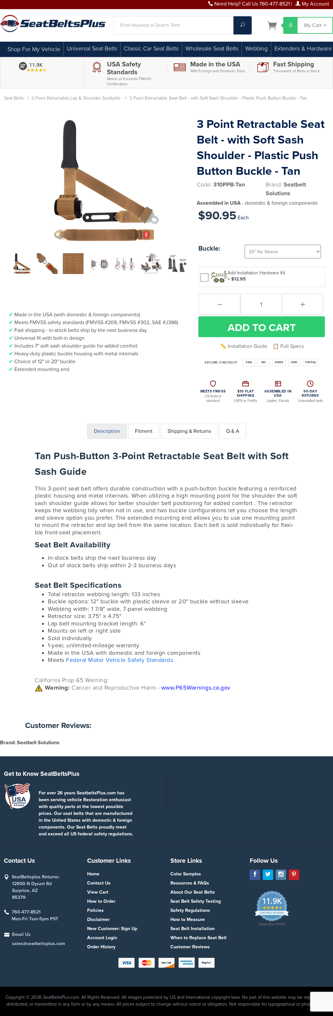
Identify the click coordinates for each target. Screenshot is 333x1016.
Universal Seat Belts (92, 48)
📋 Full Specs (288, 346)
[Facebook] (255, 875)
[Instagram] (281, 875)
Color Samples (185, 874)
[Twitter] (268, 875)
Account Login (102, 937)
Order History (101, 947)
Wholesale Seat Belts (211, 48)
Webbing (256, 48)
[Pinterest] (294, 875)
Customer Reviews (190, 947)
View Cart (97, 892)
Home (93, 874)
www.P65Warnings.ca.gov (196, 687)
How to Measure (187, 919)
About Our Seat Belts (192, 892)
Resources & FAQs (189, 883)
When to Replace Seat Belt (198, 937)
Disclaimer (98, 919)
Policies (95, 910)
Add (262, 328)
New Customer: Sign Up (112, 928)
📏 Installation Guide (243, 346)
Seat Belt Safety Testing (195, 901)
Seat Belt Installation (192, 928)
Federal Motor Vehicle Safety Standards (119, 660)
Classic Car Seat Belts (151, 48)
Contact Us (99, 883)
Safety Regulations (190, 910)
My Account (314, 4)
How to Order (101, 901)
